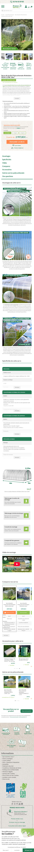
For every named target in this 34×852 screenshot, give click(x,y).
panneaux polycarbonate (11, 304)
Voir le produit (23, 612)
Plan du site (5, 779)
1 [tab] (14, 668)
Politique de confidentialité (10, 769)
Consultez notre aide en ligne (17, 826)
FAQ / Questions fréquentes (10, 762)
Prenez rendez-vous (17, 818)
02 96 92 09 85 (18, 2)
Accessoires (7, 170)
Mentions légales (7, 771)
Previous (3, 656)
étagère (18, 128)
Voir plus (17, 387)
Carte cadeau (18, 145)
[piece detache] (11, 740)
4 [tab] (19, 668)
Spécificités (6, 160)
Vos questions (7, 176)
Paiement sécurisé (7, 766)
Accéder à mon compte (9, 777)
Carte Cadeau (6, 760)
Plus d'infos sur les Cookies (10, 775)
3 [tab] (18, 668)
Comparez (6, 166)
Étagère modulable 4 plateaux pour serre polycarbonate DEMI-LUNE (9, 660)
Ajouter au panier (10, 612)
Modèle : (5, 80)
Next (30, 656)
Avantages (6, 156)
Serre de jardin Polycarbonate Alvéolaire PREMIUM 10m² (24, 691)
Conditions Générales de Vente (11, 768)
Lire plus (17, 98)
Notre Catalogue (7, 758)
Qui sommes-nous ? (8, 756)
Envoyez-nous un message (17, 822)
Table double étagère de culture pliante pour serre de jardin (24, 660)
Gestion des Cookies (8, 773)
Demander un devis (17, 142)
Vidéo (4, 163)
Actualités (5, 764)
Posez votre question (26, 711)
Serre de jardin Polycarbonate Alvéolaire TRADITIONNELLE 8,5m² (9, 692)
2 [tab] (16, 668)
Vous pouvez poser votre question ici (18, 717)
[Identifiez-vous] (26, 6)
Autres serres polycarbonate (13, 173)
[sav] (28, 726)
